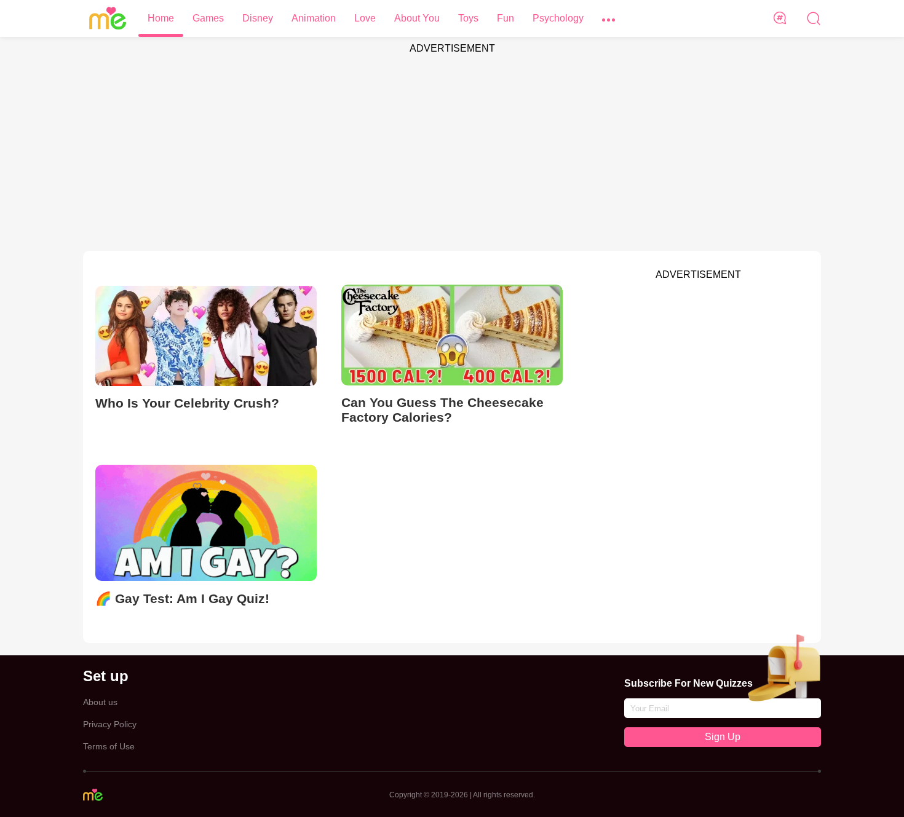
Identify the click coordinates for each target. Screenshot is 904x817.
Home (161, 18)
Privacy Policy (110, 724)
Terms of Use (109, 746)
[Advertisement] (452, 146)
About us (100, 702)
